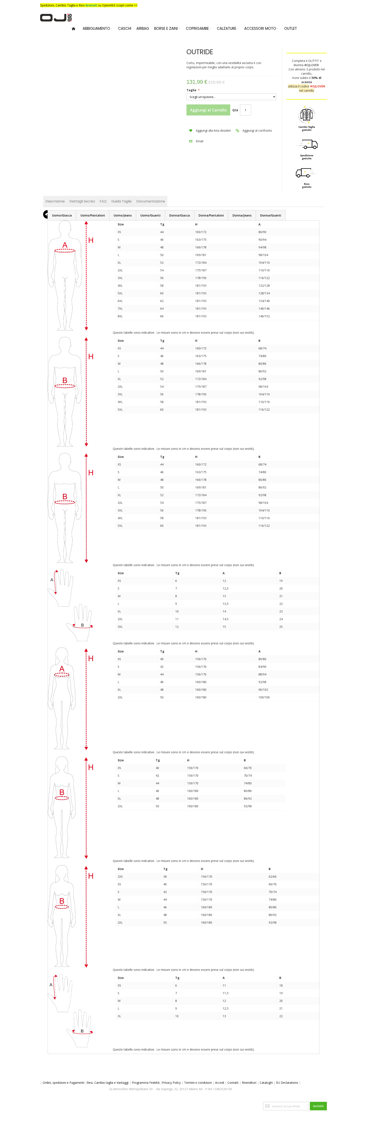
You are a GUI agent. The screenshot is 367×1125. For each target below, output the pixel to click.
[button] (208, 130)
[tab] (62, 215)
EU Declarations (287, 1083)
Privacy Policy (171, 1083)
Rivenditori (249, 1083)
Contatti (233, 1083)
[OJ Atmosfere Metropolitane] (56, 17)
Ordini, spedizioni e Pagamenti (63, 1083)
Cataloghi (266, 1083)
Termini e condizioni (198, 1083)
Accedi (219, 1083)
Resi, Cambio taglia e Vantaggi (107, 1083)
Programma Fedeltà (146, 1083)
